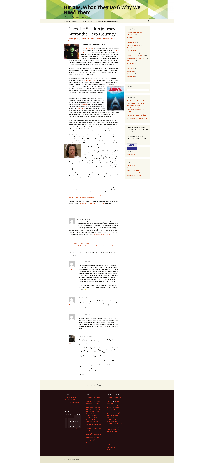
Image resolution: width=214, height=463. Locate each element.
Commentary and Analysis (87, 38)
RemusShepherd (80, 108)
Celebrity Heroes (131, 42)
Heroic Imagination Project (133, 167)
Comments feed (111, 447)
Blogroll (129, 40)
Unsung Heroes (131, 76)
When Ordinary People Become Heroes (137, 101)
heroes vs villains (108, 38)
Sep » (77, 429)
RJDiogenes (72, 269)
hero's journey (100, 38)
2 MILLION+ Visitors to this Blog (134, 32)
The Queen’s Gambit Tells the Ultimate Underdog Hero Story (113, 429)
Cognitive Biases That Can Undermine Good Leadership (113, 407)
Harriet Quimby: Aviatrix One (79, 243)
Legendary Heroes (131, 50)
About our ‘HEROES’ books (70, 21)
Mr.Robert (109, 397)
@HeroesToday (131, 154)
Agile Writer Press (131, 165)
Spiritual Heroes (131, 66)
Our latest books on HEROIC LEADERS (136, 58)
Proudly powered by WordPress (72, 459)
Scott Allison (78, 40)
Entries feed (110, 444)
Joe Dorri (109, 427)
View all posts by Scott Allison (102, 234)
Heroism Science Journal (133, 170)
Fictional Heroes (131, 48)
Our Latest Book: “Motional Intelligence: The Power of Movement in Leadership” (92, 415)
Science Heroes (131, 63)
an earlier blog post (87, 48)
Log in (108, 442)
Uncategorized (131, 74)
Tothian (70, 343)
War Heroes (130, 79)
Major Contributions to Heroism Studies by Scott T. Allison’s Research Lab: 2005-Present (137, 109)
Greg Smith (83, 104)
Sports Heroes (130, 68)
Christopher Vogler (89, 80)
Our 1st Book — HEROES (133, 53)
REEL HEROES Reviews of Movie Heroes (137, 173)
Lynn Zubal (109, 420)
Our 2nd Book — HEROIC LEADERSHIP (136, 55)
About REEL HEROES (86, 21)
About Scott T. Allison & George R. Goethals (107, 21)
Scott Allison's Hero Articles (134, 175)
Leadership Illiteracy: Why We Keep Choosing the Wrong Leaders (93, 403)
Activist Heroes (131, 35)
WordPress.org (110, 449)
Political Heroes (131, 61)
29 (75, 426)
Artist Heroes (130, 37)
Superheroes (130, 71)
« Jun (68, 429)
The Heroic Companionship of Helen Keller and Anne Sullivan (98, 246)
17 (79, 421)
